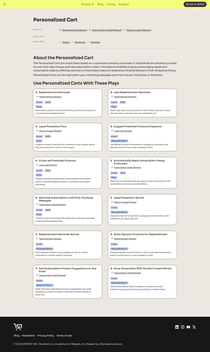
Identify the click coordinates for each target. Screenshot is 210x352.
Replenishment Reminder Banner (53, 232)
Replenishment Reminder (48, 90)
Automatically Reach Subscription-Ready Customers (140, 158)
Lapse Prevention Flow (46, 124)
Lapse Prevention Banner (123, 195)
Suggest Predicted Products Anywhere (131, 124)
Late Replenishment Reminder (126, 90)
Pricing (111, 4)
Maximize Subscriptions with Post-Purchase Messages (66, 195)
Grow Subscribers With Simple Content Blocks (136, 266)
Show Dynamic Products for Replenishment (134, 232)
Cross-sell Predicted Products (51, 158)
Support (124, 4)
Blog (100, 4)
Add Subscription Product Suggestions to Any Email (65, 266)
